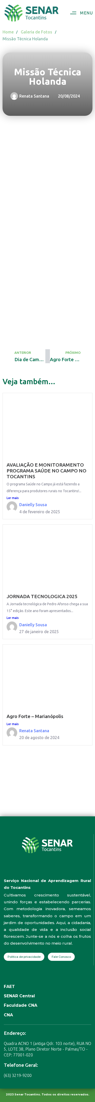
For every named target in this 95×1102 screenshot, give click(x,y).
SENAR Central (19, 996)
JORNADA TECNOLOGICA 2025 (42, 596)
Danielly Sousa (33, 504)
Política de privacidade (24, 957)
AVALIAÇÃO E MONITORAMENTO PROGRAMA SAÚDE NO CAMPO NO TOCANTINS (46, 470)
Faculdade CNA (20, 1005)
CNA (8, 1015)
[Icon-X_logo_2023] (62, 869)
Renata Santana (34, 730)
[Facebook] (31, 869)
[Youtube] (52, 869)
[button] (79, 13)
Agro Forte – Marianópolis (35, 716)
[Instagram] (42, 869)
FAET (9, 986)
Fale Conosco (61, 957)
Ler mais (13, 498)
